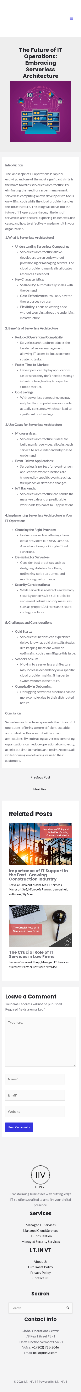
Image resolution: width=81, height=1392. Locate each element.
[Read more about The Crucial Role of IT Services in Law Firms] (40, 925)
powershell (60, 889)
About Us (40, 1261)
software (15, 894)
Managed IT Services (48, 885)
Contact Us (40, 1278)
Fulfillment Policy (40, 1267)
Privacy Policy (40, 1272)
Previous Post (40, 777)
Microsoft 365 (18, 889)
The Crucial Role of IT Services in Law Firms (31, 954)
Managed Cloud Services (40, 1230)
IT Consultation (40, 1236)
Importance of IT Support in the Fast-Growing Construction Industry (38, 875)
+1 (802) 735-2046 (45, 1347)
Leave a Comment (20, 885)
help (37, 962)
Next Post (40, 789)
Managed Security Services (40, 1241)
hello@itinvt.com (45, 1353)
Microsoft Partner (40, 889)
